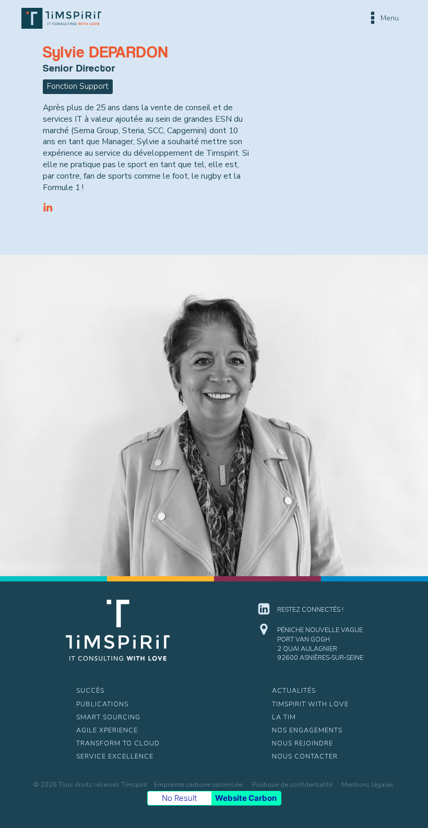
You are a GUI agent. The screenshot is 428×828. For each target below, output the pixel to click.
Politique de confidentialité (292, 784)
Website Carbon (246, 798)
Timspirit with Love (310, 703)
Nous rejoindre (302, 743)
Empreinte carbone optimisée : (199, 784)
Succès (90, 690)
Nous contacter (305, 756)
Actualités (294, 690)
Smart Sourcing (108, 717)
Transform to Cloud (118, 743)
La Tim (284, 717)
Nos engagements (307, 730)
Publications (102, 703)
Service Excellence (114, 756)
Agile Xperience (107, 730)
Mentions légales (367, 784)
